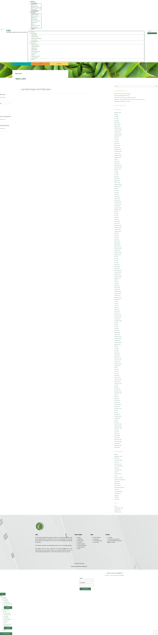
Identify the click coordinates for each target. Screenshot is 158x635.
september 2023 (118, 167)
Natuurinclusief (117, 473)
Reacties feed (117, 510)
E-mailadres (82, 582)
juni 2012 (116, 394)
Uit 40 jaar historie (118, 491)
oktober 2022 (117, 182)
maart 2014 (116, 375)
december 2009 (117, 424)
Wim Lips (2, 94)
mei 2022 (116, 192)
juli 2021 (116, 211)
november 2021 (117, 204)
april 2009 (116, 431)
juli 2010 (116, 420)
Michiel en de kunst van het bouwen (122, 93)
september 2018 (118, 276)
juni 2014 (116, 369)
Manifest (116, 471)
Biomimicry (116, 458)
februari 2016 (117, 332)
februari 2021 (117, 221)
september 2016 (118, 320)
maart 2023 (116, 178)
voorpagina (116, 499)
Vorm (40, 63)
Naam (81, 578)
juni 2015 (116, 346)
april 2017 (116, 307)
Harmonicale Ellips (36, 7)
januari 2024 (117, 163)
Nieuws (116, 475)
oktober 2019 (117, 250)
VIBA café (34, 4)
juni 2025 (116, 137)
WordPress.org (117, 511)
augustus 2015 (117, 344)
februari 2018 (117, 287)
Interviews (34, 22)
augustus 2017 (117, 299)
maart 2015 (116, 352)
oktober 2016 (117, 318)
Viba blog (34, 17)
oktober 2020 (117, 229)
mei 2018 (116, 281)
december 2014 (117, 357)
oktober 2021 (117, 206)
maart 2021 (116, 219)
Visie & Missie (35, 14)
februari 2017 (117, 311)
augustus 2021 (117, 209)
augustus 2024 (117, 157)
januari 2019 (117, 268)
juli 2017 (116, 301)
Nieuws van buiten (118, 477)
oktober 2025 (117, 132)
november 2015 (117, 338)
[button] (152, 29)
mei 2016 (116, 326)
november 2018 (117, 272)
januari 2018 (117, 289)
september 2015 (118, 342)
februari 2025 (117, 145)
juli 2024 (116, 159)
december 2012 (117, 391)
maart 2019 (116, 264)
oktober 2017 (117, 295)
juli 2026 (116, 114)
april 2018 (116, 283)
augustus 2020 (117, 231)
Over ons (32, 12)
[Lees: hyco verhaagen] (6, 108)
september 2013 (118, 383)
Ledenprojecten (118, 469)
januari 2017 (117, 313)
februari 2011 (117, 414)
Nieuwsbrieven (35, 16)
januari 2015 (117, 355)
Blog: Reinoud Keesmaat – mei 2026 (122, 101)
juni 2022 (116, 190)
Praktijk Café (117, 483)
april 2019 (116, 262)
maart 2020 (116, 241)
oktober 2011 (117, 406)
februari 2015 (117, 353)
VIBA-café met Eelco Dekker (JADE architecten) (125, 97)
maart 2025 (116, 143)
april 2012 (116, 396)
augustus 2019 (117, 254)
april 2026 (116, 120)
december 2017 (117, 291)
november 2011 (117, 404)
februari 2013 (117, 389)
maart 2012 (116, 398)
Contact (32, 29)
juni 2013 (116, 385)
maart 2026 (116, 122)
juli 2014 (116, 367)
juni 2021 (116, 213)
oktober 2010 (117, 418)
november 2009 (118, 426)
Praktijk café (35, 6)
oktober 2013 (117, 381)
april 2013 (116, 387)
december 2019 (117, 246)
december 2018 (117, 270)
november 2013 (117, 379)
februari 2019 (117, 266)
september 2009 (118, 427)
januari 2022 (117, 200)
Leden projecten (36, 20)
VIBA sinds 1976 (36, 25)
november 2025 (117, 130)
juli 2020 (116, 233)
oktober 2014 (117, 361)
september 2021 (118, 207)
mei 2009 (116, 429)
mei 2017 (116, 305)
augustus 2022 (117, 186)
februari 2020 (117, 243)
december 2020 (117, 225)
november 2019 (117, 248)
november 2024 (117, 151)
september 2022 (118, 184)
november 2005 (117, 441)
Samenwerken (117, 485)
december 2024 (117, 149)
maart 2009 (116, 433)
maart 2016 (116, 330)
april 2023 (116, 176)
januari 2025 (117, 147)
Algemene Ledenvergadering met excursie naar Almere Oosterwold (129, 99)
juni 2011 (116, 410)
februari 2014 (117, 377)
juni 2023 (116, 172)
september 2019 (118, 252)
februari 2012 (117, 400)
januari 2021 (117, 223)
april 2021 (116, 217)
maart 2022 (116, 196)
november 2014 (117, 359)
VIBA (1, 596)
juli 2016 (116, 322)
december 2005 (117, 439)
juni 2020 (116, 235)
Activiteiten (33, 3)
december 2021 (117, 202)
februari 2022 (117, 198)
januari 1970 (117, 447)
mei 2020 (116, 237)
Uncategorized (117, 493)
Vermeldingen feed (118, 508)
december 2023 (117, 165)
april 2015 (116, 350)
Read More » (3, 97)
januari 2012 (117, 402)
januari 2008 (117, 435)
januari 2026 (117, 126)
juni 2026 (116, 116)
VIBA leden (34, 19)
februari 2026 (117, 124)
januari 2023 (117, 180)
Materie (59, 63)
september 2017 (118, 297)
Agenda (32, 1)
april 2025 (116, 141)
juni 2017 (116, 303)
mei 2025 (116, 139)
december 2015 (117, 336)
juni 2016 (116, 324)
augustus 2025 (117, 135)
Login (115, 506)
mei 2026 (116, 118)
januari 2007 (117, 437)
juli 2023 (116, 170)
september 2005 (118, 445)
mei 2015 (116, 348)
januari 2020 (117, 244)
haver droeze (4, 125)
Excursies (34, 9)
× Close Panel (6, 633)
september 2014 (118, 363)
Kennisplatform (34, 11)
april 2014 (116, 373)
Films (33, 24)
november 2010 (117, 416)
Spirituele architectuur (119, 487)
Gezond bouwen (118, 464)
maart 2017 (116, 309)
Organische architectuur (119, 479)
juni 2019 (116, 258)
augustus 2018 (117, 278)
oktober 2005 (117, 443)
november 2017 (117, 293)
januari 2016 (117, 334)
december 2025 (117, 128)
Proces (22, 63)
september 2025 (118, 134)
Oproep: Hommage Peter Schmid (121, 95)
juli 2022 (116, 188)
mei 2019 (116, 260)
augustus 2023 (117, 169)
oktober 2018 (117, 274)
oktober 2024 (117, 153)
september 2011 (117, 408)
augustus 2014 (117, 365)
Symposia (116, 489)
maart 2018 (116, 285)
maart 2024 (116, 161)
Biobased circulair (118, 456)
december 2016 (117, 315)
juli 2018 (116, 280)
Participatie (116, 481)
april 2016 (116, 328)
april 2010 (116, 422)
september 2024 (118, 155)
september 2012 (118, 392)
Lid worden (34, 27)
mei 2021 (116, 215)
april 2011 (116, 412)
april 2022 (116, 194)
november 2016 (117, 317)
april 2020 (116, 239)
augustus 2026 (117, 112)
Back (8, 607)
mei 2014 (116, 371)
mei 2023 (116, 174)
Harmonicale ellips (118, 466)
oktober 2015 (117, 340)
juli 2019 (116, 256)
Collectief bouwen (118, 460)
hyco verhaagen (5, 116)
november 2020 (118, 227)
